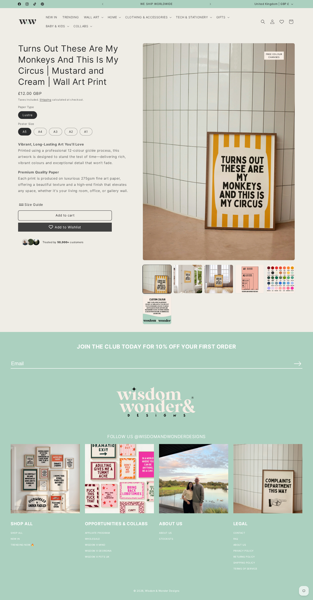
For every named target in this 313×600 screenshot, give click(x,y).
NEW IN (15, 538)
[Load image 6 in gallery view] (157, 310)
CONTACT (239, 532)
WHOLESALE (92, 538)
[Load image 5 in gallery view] (280, 279)
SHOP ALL (17, 532)
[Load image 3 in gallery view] (218, 279)
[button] (93, 17)
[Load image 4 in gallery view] (249, 279)
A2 (71, 131)
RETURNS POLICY (244, 556)
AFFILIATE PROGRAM (97, 532)
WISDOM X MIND (95, 544)
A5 (25, 131)
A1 (86, 131)
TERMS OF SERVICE (245, 568)
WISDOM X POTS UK (97, 556)
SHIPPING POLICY (244, 562)
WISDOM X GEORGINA (98, 550)
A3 (55, 131)
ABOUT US (165, 532)
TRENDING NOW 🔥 (22, 544)
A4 (40, 131)
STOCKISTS (166, 538)
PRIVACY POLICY (243, 550)
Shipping (45, 99)
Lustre (28, 115)
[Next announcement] (210, 4)
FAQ (235, 538)
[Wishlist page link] (282, 22)
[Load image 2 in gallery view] (188, 279)
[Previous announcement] (102, 4)
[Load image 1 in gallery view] (157, 279)
